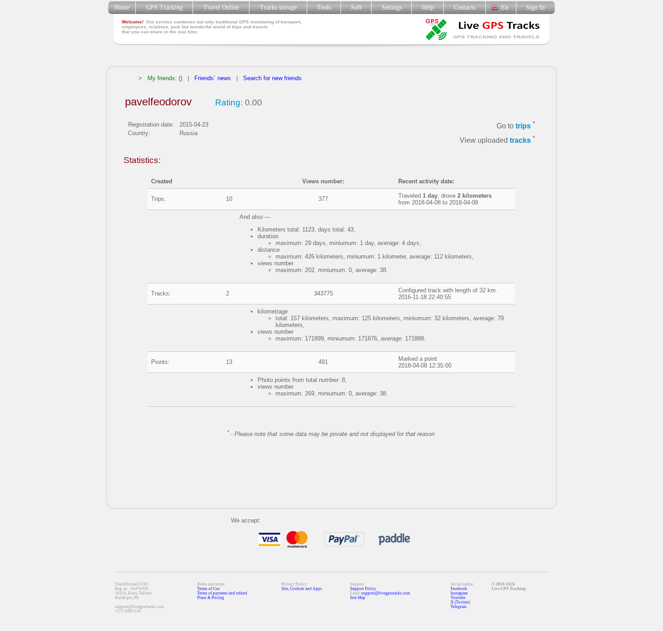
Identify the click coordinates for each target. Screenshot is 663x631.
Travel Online (221, 7)
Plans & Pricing (210, 597)
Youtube (458, 597)
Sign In (535, 7)
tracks (520, 141)
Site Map (357, 597)
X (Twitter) (460, 602)
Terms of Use (208, 588)
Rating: (229, 102)
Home (121, 7)
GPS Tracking (164, 7)
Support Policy (363, 588)
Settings (391, 7)
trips (523, 126)
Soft (356, 7)
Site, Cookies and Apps (301, 588)
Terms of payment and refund (222, 593)
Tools (324, 7)
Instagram (459, 593)
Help (427, 7)
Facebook (459, 588)
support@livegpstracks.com (385, 593)
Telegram (458, 606)
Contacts (464, 7)
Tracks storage (278, 7)
